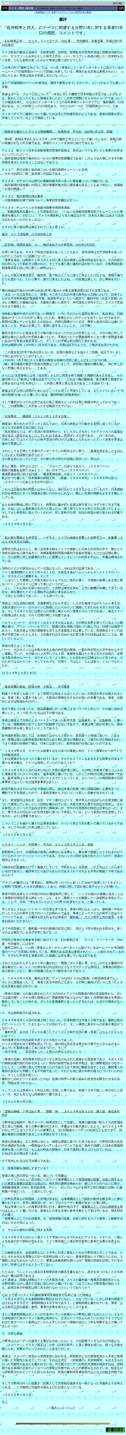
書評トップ (57, 1407)
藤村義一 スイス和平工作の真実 (92, 917)
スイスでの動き (100, 1372)
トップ (71, 1407)
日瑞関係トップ (42, 12)
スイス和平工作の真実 (80, 12)
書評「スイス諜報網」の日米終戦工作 (27, 234)
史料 (54, 12)
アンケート (62, 12)
